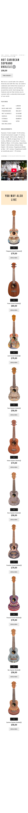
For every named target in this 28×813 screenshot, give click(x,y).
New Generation (13, 55)
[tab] (14, 198)
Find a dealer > (7, 75)
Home (2, 55)
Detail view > (14, 257)
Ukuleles (7, 55)
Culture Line (21, 55)
